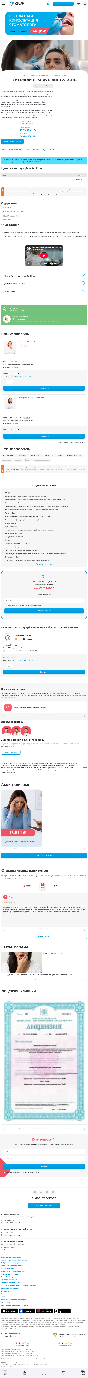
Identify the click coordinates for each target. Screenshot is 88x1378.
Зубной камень (35, 455)
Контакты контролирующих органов (14, 1299)
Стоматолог (24, 346)
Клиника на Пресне (45, 86)
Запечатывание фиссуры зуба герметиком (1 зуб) (22, 520)
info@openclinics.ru (8, 1336)
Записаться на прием (63, 4)
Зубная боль (22, 455)
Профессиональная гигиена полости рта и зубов (16, 180)
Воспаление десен (8, 455)
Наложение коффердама (14, 547)
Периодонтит (6, 460)
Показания (7, 219)
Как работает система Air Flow (13, 211)
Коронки (8, 540)
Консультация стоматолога (14, 537)
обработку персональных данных (30, 605)
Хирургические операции (10, 1274)
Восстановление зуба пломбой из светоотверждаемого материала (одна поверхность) (35, 503)
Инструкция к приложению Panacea (14, 1305)
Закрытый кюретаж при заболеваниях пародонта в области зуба (27, 516)
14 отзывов (28, 362)
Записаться (44, 388)
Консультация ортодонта (13, 533)
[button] (14, 848)
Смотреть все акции (44, 855)
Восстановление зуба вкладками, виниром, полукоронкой (25, 496)
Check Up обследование (10, 1277)
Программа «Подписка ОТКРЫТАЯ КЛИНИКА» (18, 1285)
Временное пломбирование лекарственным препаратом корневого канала (31, 509)
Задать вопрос (11, 752)
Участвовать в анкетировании (68, 1338)
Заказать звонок (44, 611)
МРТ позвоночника (8, 1268)
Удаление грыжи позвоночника (13, 1271)
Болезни (4, 1294)
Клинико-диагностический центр (16, 1229)
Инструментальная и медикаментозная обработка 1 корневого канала (29, 530)
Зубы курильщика (11, 526)
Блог (3, 1297)
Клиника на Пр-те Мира (12, 1241)
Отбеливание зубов (12, 557)
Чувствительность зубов (41, 460)
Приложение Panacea (9, 1280)
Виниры (7, 492)
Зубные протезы (11, 523)
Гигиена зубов (10, 513)
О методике (7, 208)
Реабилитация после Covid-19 (12, 1265)
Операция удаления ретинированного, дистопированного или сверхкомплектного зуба (35, 554)
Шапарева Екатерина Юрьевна (32, 397)
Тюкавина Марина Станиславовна (33, 342)
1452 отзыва (26, 639)
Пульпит (17, 460)
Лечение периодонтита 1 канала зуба (18, 543)
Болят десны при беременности (56, 953)
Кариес (60, 455)
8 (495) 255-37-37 (84, 3)
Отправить (44, 1166)
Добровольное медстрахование (13, 1263)
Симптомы (5, 1291)
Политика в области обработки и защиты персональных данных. (55, 1359)
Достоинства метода (10, 215)
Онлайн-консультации (9, 1288)
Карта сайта (5, 1302)
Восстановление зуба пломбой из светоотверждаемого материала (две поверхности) (35, 499)
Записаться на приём (12, 141)
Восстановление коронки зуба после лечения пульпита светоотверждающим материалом (36, 506)
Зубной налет (49, 455)
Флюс (27, 460)
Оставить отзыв (43, 936)
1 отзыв (27, 417)
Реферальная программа (10, 1282)
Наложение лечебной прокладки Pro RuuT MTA (21, 550)
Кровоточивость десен (74, 455)
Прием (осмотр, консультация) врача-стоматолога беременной (27, 560)
